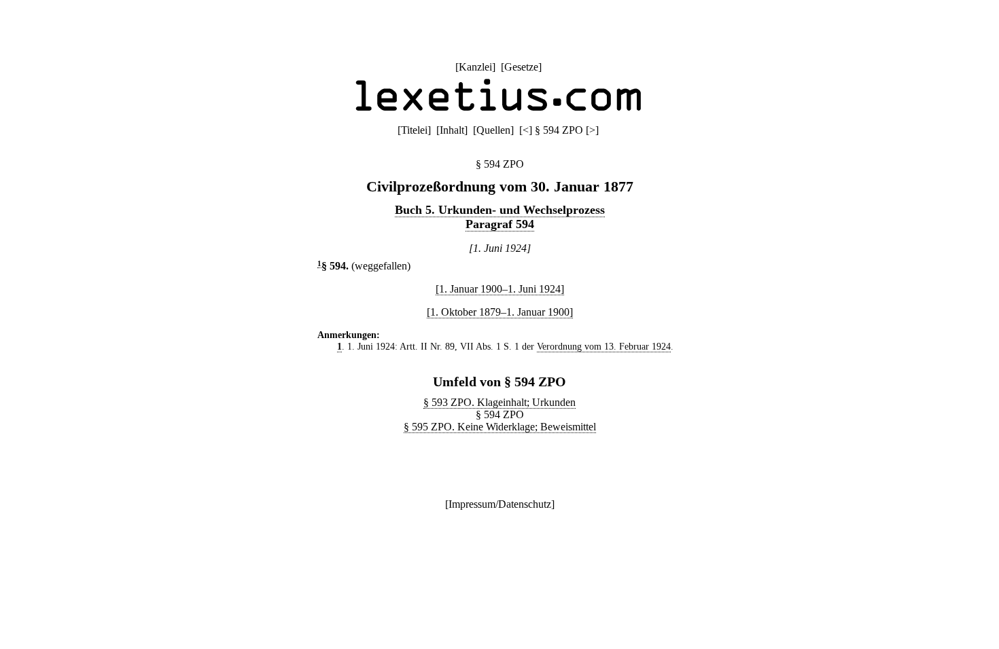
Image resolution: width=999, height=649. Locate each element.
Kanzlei (475, 67)
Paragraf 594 (500, 224)
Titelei (414, 130)
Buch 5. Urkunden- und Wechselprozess (500, 210)
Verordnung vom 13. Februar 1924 (604, 346)
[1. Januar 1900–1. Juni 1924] (500, 289)
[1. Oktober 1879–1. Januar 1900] (500, 312)
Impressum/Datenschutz (500, 504)
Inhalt (452, 130)
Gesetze (521, 67)
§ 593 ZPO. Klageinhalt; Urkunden (499, 402)
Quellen (493, 130)
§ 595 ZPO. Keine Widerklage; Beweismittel (500, 426)
